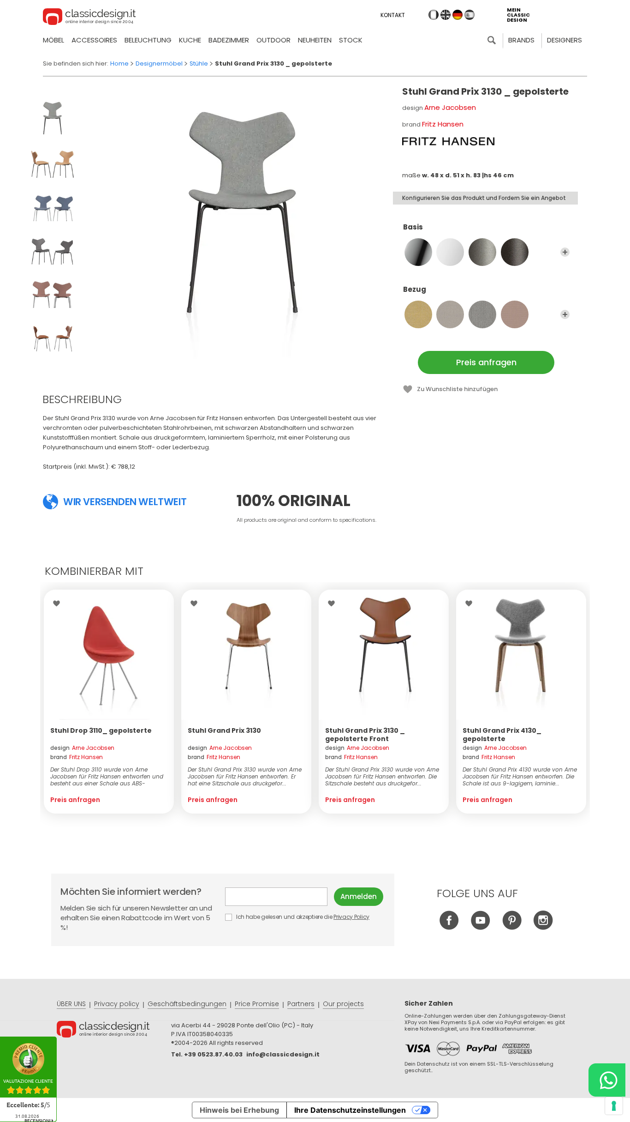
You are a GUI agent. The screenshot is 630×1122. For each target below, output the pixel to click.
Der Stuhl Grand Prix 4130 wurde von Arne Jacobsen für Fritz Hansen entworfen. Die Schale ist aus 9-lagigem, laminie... (520, 776)
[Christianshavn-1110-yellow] (418, 314)
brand (76, 757)
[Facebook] (449, 927)
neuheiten (315, 40)
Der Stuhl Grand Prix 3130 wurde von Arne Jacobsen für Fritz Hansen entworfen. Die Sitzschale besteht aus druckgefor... (382, 776)
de (457, 15)
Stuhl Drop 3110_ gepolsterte (101, 730)
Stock (351, 40)
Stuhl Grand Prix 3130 (224, 730)
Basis (413, 227)
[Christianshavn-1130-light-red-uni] (514, 314)
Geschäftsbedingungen (187, 1004)
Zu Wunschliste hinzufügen (457, 389)
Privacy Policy (351, 917)
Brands (521, 40)
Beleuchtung (148, 40)
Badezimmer (228, 40)
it (433, 15)
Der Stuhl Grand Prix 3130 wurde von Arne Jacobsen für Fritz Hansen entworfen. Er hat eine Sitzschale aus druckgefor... (245, 776)
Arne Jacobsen (450, 107)
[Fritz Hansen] (448, 141)
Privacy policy (116, 1004)
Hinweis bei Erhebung (239, 1110)
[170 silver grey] (482, 252)
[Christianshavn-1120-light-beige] (450, 314)
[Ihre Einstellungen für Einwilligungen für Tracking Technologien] (614, 1106)
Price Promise (257, 1004)
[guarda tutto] (565, 252)
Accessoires (94, 40)
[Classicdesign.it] (89, 18)
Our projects (343, 1004)
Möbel (53, 40)
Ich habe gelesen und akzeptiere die (302, 917)
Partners (301, 1004)
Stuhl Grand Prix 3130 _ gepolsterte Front (365, 734)
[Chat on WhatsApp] (606, 1080)
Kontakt (392, 15)
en (445, 15)
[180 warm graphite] (514, 252)
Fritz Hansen (443, 124)
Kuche (190, 40)
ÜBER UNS (71, 1004)
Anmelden (358, 896)
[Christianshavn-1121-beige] (482, 314)
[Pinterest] (511, 927)
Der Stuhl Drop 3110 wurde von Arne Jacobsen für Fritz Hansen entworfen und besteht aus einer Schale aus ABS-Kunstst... (106, 776)
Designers (564, 40)
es (469, 15)
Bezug (414, 289)
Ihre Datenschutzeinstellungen (350, 1110)
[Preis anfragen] (109, 655)
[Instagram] (543, 927)
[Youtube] (480, 927)
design (82, 748)
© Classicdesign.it (114, 1030)
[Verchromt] (418, 252)
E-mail (279, 896)
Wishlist (59, 603)
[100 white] (450, 252)
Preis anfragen (486, 362)
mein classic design (518, 15)
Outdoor (273, 40)
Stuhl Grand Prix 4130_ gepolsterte (502, 734)
